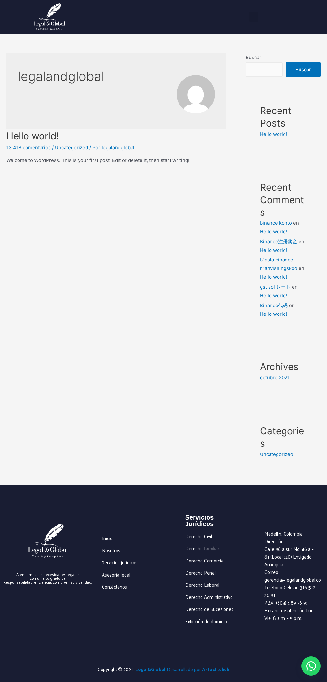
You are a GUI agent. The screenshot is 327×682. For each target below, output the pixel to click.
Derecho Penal (200, 572)
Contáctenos (114, 586)
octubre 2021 (275, 378)
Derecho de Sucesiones (209, 609)
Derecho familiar (202, 548)
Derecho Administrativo (209, 597)
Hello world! (32, 136)
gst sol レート (275, 287)
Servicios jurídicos (120, 562)
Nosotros (111, 550)
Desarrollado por (198, 669)
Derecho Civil (198, 536)
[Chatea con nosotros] (311, 666)
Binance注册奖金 (278, 241)
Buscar (253, 57)
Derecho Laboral (202, 584)
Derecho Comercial (204, 560)
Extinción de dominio (206, 621)
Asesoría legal (116, 574)
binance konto (276, 223)
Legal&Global (150, 669)
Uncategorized (71, 147)
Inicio (107, 538)
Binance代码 (274, 305)
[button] (253, 17)
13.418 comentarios (28, 147)
